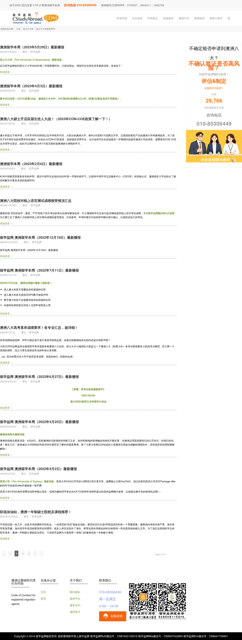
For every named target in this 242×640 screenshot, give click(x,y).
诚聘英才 (75, 612)
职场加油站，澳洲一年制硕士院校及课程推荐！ (35, 511)
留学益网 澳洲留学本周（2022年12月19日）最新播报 (40, 237)
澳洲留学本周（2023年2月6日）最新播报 (31, 163)
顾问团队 (75, 592)
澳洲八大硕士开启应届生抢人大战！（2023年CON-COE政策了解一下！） (56, 118)
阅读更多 (5, 72)
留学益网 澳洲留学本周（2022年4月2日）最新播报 (38, 468)
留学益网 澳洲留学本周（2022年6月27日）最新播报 (39, 376)
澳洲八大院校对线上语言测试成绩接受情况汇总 (35, 200)
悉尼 (43, 598)
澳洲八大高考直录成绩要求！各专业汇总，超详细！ (39, 327)
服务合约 (75, 605)
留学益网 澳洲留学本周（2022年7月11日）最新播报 (39, 270)
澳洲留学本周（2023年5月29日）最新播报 (32, 47)
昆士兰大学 (28, 28)
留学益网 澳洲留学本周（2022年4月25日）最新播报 (39, 421)
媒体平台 (75, 598)
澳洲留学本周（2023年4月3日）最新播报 (31, 85)
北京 (43, 592)
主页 (18, 28)
